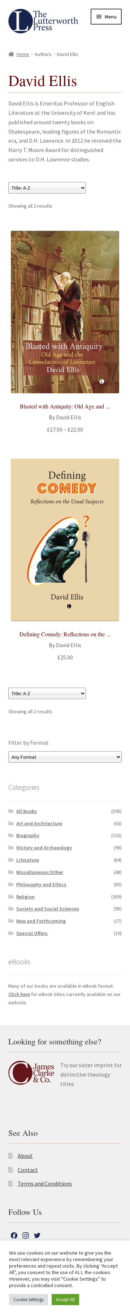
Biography (27, 835)
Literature (27, 860)
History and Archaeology (44, 847)
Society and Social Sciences (47, 908)
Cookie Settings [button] (28, 1299)
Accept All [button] (65, 1299)
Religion (25, 896)
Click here (19, 994)
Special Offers (32, 933)
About (25, 1155)
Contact (28, 1169)
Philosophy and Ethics (41, 884)
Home (23, 54)
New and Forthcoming (41, 921)
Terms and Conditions (45, 1183)
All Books (26, 811)
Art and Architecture (39, 823)
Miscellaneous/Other (39, 872)
